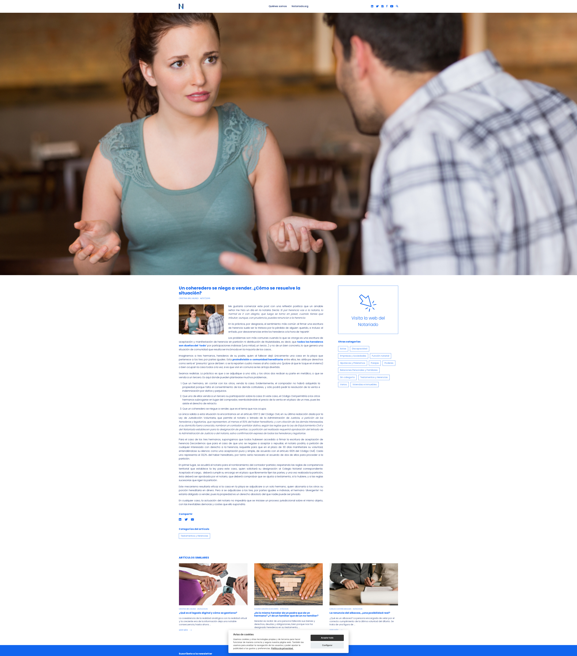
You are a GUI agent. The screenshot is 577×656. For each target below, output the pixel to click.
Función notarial (380, 355)
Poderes (389, 363)
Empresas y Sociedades (353, 355)
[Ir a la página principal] (220, 6)
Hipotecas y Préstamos (352, 363)
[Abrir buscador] (397, 6)
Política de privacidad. (282, 648)
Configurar (327, 645)
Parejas (375, 363)
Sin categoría (347, 377)
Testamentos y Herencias (194, 535)
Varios (343, 384)
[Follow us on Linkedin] (372, 6)
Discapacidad (359, 348)
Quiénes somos (278, 6)
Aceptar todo (327, 637)
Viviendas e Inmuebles (365, 384)
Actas (343, 348)
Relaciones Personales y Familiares (359, 370)
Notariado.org (300, 6)
